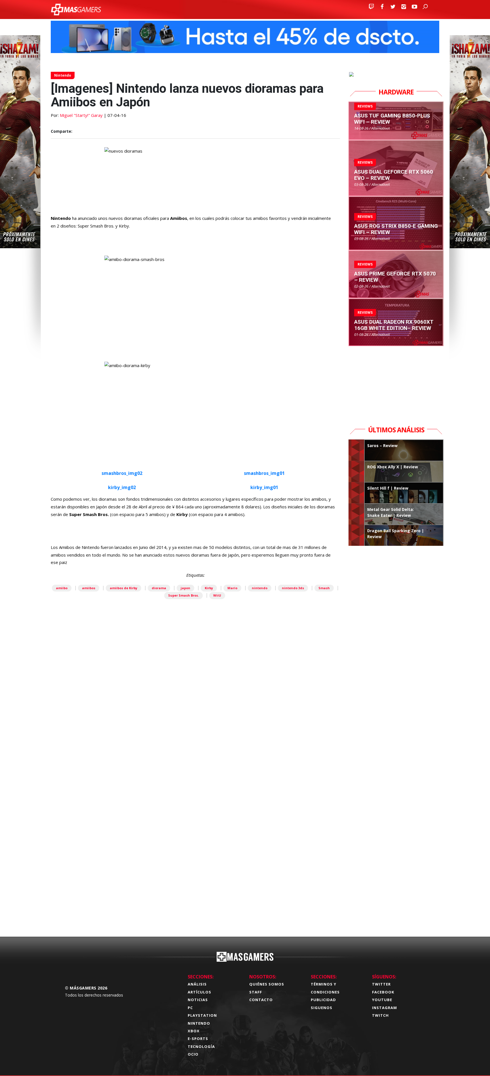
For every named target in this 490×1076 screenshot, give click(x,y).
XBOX (194, 1030)
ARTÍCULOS (199, 992)
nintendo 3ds (293, 588)
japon (185, 588)
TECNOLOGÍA (201, 1046)
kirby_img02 (122, 487)
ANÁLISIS (197, 984)
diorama (159, 588)
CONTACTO (261, 999)
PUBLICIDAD (323, 999)
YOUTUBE (382, 999)
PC (190, 1007)
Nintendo (62, 75)
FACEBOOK (383, 992)
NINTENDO (199, 1023)
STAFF (255, 992)
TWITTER (381, 984)
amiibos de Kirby (123, 588)
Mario (232, 588)
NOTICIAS (198, 999)
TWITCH (380, 1015)
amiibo (61, 588)
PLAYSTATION (202, 1015)
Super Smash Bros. (183, 595)
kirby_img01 (264, 487)
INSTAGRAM (384, 1007)
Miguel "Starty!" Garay (81, 115)
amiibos (88, 588)
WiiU (217, 595)
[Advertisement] (195, 843)
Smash (324, 588)
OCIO (193, 1054)
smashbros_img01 (264, 473)
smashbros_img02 (122, 473)
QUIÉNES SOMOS (266, 984)
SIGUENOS (321, 1007)
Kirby (209, 588)
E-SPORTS (198, 1038)
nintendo (259, 588)
